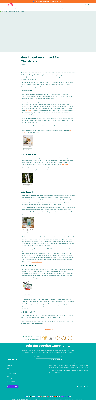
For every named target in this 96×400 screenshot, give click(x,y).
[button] (82, 4)
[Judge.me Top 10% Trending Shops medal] (70, 338)
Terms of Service (11, 381)
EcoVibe (18, 399)
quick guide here (37, 262)
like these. (28, 110)
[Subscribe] (59, 357)
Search (9, 371)
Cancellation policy (79, 399)
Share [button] (24, 69)
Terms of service (50, 399)
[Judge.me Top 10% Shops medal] (63, 338)
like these (65, 164)
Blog (8, 368)
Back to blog (48, 329)
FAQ (8, 376)
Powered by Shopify (24, 399)
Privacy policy (41, 399)
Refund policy (33, 399)
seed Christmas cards (52, 214)
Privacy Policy (10, 379)
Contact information (68, 399)
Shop (8, 363)
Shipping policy (58, 399)
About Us (9, 365)
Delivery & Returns (12, 373)
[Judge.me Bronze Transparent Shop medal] (57, 338)
